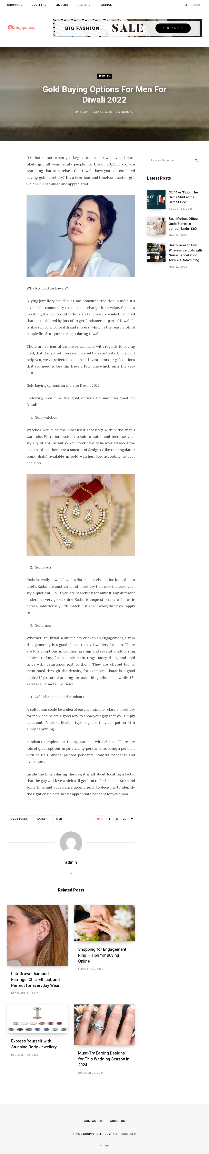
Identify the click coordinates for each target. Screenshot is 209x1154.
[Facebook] (11, 169)
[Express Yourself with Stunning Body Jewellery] (37, 1018)
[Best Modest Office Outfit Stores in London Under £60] (158, 227)
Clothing (39, 4)
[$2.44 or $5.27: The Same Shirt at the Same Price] (158, 200)
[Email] (11, 212)
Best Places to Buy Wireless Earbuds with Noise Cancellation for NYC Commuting (185, 252)
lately (42, 818)
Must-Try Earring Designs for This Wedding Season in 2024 (103, 1059)
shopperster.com (97, 1134)
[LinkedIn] (11, 202)
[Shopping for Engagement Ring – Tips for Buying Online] (104, 923)
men (59, 818)
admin (84, 112)
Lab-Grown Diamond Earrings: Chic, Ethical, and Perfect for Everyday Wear (35, 979)
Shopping (14, 4)
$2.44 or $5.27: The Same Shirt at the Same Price (183, 197)
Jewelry (84, 4)
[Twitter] (11, 180)
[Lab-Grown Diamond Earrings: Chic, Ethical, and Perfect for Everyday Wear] (37, 935)
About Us (117, 1121)
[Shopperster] (22, 28)
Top (105, 1145)
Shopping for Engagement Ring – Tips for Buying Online (102, 955)
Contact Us (93, 1121)
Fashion (106, 4)
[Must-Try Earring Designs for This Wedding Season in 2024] (104, 1024)
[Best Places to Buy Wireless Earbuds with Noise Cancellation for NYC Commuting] (158, 256)
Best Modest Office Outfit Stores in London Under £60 (183, 224)
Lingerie (62, 4)
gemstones (19, 818)
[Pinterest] (11, 191)
